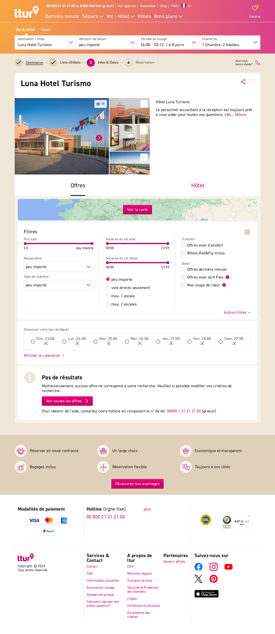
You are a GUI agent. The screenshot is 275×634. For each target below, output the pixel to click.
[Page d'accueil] (27, 12)
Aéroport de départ (92, 39)
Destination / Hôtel (31, 39)
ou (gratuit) (80, 6)
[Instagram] (214, 570)
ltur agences (127, 6)
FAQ (174, 6)
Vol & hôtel (25, 29)
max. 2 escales (124, 304)
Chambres (209, 39)
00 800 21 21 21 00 (106, 517)
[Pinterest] (214, 582)
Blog (163, 6)
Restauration (33, 258)
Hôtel (45, 29)
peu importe (121, 279)
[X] (198, 582)
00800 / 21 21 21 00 (184, 411)
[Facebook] (198, 570)
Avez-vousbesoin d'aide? (244, 62)
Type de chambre (36, 277)
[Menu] (249, 516)
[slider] (25, 243)
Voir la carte (137, 209)
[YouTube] (228, 570)
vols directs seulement (130, 287)
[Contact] (257, 62)
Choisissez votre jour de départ (46, 330)
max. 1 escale (123, 296)
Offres (78, 185)
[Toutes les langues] (186, 6)
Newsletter (148, 6)
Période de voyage (154, 39)
